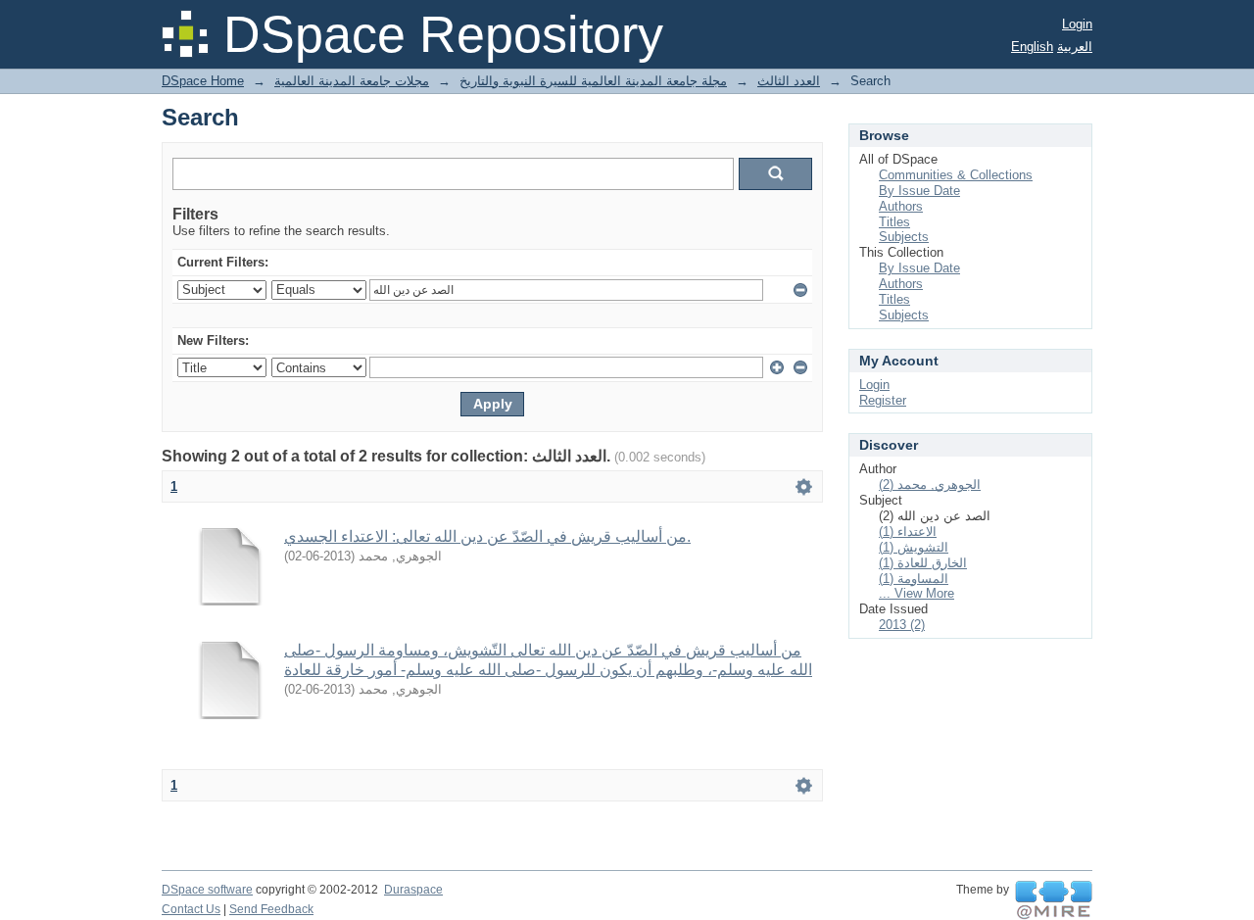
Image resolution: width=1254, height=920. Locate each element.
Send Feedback (271, 909)
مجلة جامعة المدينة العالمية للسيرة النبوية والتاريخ (593, 80)
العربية (1074, 46)
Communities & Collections (956, 175)
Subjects (904, 236)
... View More (916, 593)
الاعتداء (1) (908, 531)
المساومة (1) (913, 578)
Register (882, 400)
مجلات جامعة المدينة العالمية (351, 80)
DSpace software (207, 889)
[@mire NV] (1053, 900)
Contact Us (191, 909)
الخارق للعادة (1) (923, 563)
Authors (901, 206)
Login (1077, 24)
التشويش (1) (913, 547)
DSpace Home (203, 80)
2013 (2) (902, 624)
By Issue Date (919, 190)
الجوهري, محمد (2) (930, 484)
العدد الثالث (788, 80)
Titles (894, 222)
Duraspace (413, 889)
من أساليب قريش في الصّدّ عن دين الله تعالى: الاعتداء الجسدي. (487, 536)
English (1032, 46)
